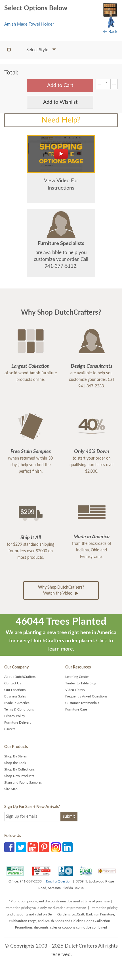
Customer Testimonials (82, 703)
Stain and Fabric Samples (23, 782)
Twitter (21, 847)
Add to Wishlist (60, 102)
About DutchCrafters (19, 676)
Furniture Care (76, 709)
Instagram (56, 847)
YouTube (33, 847)
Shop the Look (15, 763)
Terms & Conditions (19, 709)
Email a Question (58, 881)
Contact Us (12, 683)
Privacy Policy (14, 716)
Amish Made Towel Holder (29, 24)
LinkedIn (67, 847)
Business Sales (15, 696)
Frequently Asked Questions (86, 696)
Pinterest (44, 847)
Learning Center (77, 676)
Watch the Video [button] (61, 590)
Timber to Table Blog (80, 683)
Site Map (11, 789)
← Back (110, 32)
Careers (9, 729)
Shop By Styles (15, 756)
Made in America (17, 703)
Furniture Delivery (17, 722)
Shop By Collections (19, 769)
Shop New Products (19, 776)
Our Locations (15, 689)
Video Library (75, 689)
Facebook (9, 847)
